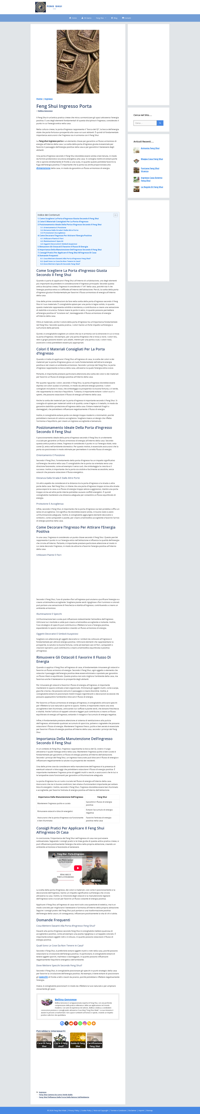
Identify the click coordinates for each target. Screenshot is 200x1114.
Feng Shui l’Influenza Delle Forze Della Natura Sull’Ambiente (64, 1097)
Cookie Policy (86, 1110)
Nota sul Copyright (101, 1110)
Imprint (141, 1110)
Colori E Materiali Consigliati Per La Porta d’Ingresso (63, 221)
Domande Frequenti (48, 255)
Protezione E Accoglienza (54, 233)
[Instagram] (85, 1023)
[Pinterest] (76, 1023)
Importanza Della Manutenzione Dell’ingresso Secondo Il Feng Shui (70, 249)
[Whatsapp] (80, 1023)
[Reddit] (71, 1023)
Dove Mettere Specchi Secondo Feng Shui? (62, 264)
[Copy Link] (89, 1023)
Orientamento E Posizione (55, 227)
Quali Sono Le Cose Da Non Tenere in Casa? (62, 261)
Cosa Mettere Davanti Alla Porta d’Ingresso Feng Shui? (67, 258)
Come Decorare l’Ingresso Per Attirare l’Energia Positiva (65, 235)
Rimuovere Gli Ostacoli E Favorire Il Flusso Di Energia (63, 246)
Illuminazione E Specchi (53, 241)
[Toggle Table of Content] (114, 215)
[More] (94, 1023)
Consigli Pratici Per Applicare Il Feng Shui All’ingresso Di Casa (67, 252)
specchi (43, 976)
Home (39, 99)
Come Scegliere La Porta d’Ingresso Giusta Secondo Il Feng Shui (69, 218)
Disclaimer (132, 1110)
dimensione (43, 168)
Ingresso (48, 99)
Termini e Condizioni (118, 1110)
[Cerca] (160, 123)
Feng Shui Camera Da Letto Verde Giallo (56, 1095)
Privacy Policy (73, 1110)
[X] (67, 1023)
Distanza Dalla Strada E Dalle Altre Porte (61, 230)
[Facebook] (62, 1023)
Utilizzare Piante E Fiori (53, 238)
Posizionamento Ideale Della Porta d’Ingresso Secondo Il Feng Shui (70, 224)
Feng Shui (100, 18)
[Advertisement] (123, 7)
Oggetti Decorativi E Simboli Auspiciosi (60, 244)
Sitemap (149, 1110)
